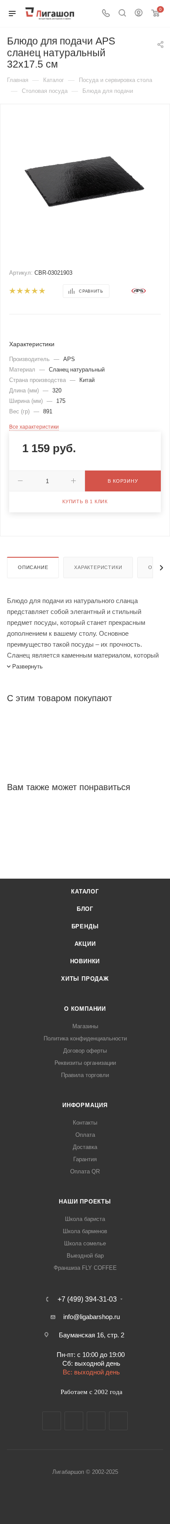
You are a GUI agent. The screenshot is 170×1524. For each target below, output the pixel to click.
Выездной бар (85, 1255)
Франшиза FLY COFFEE (85, 1268)
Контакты (85, 1122)
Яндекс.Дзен (118, 1420)
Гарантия (85, 1159)
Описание (33, 567)
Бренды (85, 926)
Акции (85, 944)
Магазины (85, 1026)
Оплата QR (85, 1171)
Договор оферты (85, 1050)
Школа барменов (85, 1231)
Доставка (85, 1147)
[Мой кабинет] (139, 13)
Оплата (85, 1135)
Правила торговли (85, 1075)
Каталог (85, 891)
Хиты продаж (85, 978)
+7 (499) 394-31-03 (87, 1299)
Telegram (74, 1420)
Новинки (85, 961)
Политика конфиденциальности (85, 1038)
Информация (85, 1105)
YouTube (96, 1420)
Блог (85, 909)
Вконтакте (51, 1420)
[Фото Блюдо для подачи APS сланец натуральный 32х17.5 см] (85, 181)
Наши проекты (85, 1201)
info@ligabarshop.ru (91, 1316)
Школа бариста (85, 1219)
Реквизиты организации (85, 1063)
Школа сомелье (85, 1243)
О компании (85, 1009)
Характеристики (98, 567)
